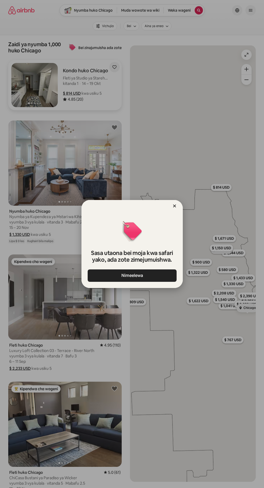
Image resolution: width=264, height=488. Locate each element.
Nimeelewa (132, 275)
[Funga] (174, 206)
